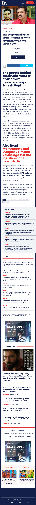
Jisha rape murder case (23, 199)
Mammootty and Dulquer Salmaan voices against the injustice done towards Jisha (17, 155)
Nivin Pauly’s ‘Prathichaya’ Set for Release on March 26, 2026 (15, 409)
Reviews (7, 212)
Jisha (8, 199)
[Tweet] (26, 65)
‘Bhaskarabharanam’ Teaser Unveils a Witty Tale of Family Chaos (19, 240)
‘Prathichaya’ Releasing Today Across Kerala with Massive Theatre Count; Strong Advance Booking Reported (18, 377)
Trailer (7, 228)
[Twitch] (20, 502)
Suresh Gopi (6, 201)
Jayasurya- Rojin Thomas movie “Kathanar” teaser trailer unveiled (16, 308)
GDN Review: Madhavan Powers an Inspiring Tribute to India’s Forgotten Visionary (19, 224)
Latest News (7, 28)
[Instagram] (12, 502)
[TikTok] (16, 502)
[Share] (13, 65)
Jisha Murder (13, 199)
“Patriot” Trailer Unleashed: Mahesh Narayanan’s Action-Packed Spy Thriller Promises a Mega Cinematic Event (18, 248)
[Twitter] (16, 57)
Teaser (7, 237)
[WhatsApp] (23, 57)
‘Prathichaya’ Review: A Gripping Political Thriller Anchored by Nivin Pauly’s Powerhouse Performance (17, 315)
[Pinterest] (20, 57)
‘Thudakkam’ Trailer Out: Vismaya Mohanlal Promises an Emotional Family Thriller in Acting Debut (19, 232)
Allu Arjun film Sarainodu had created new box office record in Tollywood (9, 481)
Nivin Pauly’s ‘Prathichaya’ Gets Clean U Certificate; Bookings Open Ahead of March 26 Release (17, 390)
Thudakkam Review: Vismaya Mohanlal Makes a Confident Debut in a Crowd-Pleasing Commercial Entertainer (18, 216)
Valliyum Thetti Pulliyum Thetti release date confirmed (27, 481)
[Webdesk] (13, 49)
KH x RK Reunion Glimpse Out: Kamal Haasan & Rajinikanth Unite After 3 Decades (16, 419)
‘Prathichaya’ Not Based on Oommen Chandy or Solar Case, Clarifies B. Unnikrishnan (16, 400)
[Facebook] (12, 57)
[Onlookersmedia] (4, 3)
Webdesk (20, 49)
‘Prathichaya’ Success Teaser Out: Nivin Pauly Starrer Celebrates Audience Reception (16, 301)
